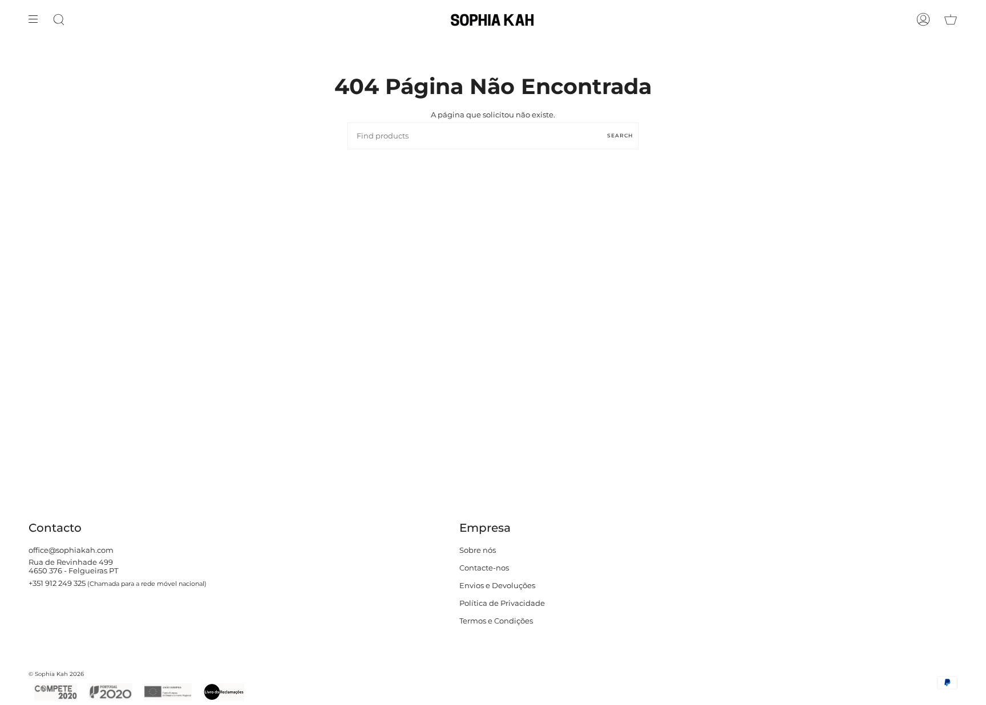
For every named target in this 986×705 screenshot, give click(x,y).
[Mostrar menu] (37, 19)
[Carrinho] (950, 19)
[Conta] (923, 19)
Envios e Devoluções (497, 585)
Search (620, 135)
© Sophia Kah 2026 (56, 674)
